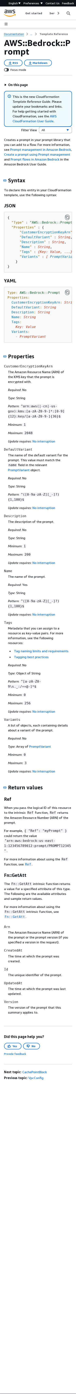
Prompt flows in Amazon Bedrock (35, 159)
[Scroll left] (22, 13)
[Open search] (68, 13)
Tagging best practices (31, 657)
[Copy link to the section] (4, 180)
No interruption (43, 441)
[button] (16, 85)
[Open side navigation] (6, 24)
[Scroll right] (58, 13)
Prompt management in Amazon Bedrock (40, 149)
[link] (54, 34)
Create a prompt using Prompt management (37, 154)
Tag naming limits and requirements (41, 651)
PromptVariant (19, 470)
